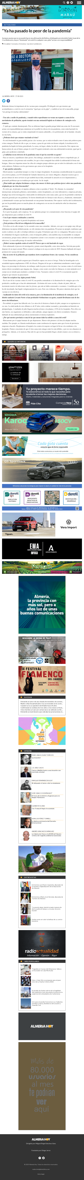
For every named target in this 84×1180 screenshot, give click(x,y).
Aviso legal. (41, 1174)
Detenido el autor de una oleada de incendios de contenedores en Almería (48, 701)
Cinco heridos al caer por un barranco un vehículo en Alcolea (43, 710)
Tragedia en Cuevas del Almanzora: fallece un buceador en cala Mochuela (46, 969)
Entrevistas (22, 44)
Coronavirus (15, 44)
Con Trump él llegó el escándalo (43, 808)
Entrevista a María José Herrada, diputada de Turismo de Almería (47, 897)
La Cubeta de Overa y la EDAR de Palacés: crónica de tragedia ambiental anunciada (47, 834)
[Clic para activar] (64, 2)
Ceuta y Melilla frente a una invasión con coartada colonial (46, 771)
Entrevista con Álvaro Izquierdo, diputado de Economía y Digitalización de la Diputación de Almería (47, 886)
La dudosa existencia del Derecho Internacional (44, 822)
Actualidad (7, 44)
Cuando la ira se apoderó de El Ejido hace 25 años (39, 706)
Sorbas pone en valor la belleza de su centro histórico (47, 920)
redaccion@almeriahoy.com (41, 1169)
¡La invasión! (36, 758)
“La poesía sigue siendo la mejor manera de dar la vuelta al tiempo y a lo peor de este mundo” (47, 908)
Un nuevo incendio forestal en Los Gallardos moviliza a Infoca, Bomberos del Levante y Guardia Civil (47, 1003)
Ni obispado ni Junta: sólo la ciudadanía (46, 783)
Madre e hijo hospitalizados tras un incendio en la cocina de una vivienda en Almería (51, 703)
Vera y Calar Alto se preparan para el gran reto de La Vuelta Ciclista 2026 (46, 981)
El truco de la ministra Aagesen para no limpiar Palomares (46, 796)
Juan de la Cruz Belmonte (34, 44)
